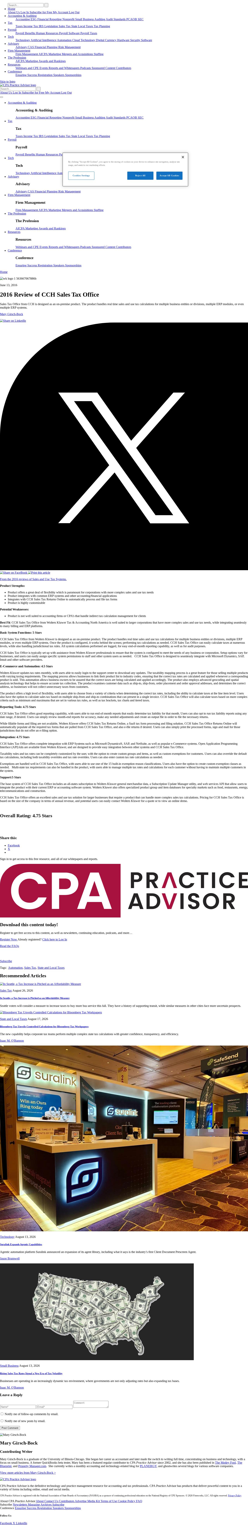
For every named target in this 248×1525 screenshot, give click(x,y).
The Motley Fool (225, 1462)
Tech (11, 36)
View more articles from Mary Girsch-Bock (28, 1472)
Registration (45, 75)
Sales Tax (65, 26)
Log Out (74, 12)
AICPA (43, 54)
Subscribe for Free (41, 12)
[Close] (183, 157)
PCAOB (132, 19)
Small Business (84, 19)
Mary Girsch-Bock (11, 314)
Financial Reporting (49, 19)
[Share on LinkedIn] (13, 320)
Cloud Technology (84, 40)
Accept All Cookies (169, 175)
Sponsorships (73, 75)
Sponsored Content (104, 68)
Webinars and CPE (28, 68)
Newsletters (20, 1504)
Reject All (140, 175)
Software (146, 40)
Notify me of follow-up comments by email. (31, 1414)
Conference (15, 71)
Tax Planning (102, 26)
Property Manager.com (32, 1466)
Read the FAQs (9, 946)
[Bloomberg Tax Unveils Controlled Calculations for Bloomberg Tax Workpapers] (51, 1012)
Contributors (123, 68)
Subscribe (6, 961)
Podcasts (86, 68)
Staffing (98, 54)
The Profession (17, 57)
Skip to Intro (7, 81)
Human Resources (47, 33)
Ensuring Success (27, 75)
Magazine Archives (40, 1504)
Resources (14, 64)
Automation (64, 40)
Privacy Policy (234, 1495)
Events (44, 68)
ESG (34, 19)
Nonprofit (68, 19)
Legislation (51, 26)
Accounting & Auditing (22, 15)
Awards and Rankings (52, 61)
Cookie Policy (127, 1501)
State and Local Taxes (51, 967)
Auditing (100, 19)
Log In (25, 12)
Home (11, 8)
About (40, 1501)
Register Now (9, 939)
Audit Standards (116, 19)
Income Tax (31, 26)
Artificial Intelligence (44, 40)
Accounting (23, 19)
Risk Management (69, 47)
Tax (10, 22)
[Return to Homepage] (18, 1479)
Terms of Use (109, 1501)
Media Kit (94, 1501)
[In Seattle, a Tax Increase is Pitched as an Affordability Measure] (40, 984)
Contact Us (51, 1501)
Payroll (12, 29)
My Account (61, 12)
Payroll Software (69, 33)
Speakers (59, 75)
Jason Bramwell (10, 1258)
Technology (23, 40)
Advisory (13, 43)
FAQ (139, 1501)
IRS (41, 26)
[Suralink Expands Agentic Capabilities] (124, 1230)
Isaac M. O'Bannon (12, 1040)
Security (135, 40)
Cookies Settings (81, 175)
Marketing (55, 54)
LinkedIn (21, 1523)
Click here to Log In (54, 939)
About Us (14, 12)
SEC (141, 19)
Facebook (6, 1523)
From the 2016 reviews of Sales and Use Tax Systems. (33, 579)
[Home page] (18, 85)
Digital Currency (106, 40)
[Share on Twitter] (124, 569)
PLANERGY (148, 1466)
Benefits (30, 33)
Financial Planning (46, 47)
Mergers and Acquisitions (78, 54)
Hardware (123, 40)
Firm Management (19, 50)
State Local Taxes (82, 26)
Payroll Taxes (88, 33)
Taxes (19, 26)
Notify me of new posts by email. (25, 1421)
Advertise (81, 1501)
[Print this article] (39, 572)
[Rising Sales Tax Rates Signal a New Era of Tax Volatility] (97, 1359)
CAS (31, 47)
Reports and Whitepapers (64, 68)
